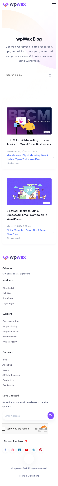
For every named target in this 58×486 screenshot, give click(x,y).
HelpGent (7, 293)
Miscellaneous (14, 155)
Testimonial (8, 385)
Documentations (10, 321)
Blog (4, 360)
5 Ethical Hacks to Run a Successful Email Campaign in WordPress (27, 215)
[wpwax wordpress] (34, 450)
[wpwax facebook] (5, 450)
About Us (7, 365)
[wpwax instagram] (12, 450)
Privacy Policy (9, 342)
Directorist (8, 288)
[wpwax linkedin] (19, 450)
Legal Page (8, 303)
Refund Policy (9, 337)
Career (6, 370)
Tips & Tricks (22, 159)
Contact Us (8, 380)
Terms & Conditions (29, 476)
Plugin (28, 230)
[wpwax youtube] (26, 450)
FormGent (7, 298)
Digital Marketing (31, 155)
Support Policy (9, 326)
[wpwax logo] (14, 4)
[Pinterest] (41, 450)
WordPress (36, 159)
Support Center (10, 332)
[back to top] (29, 459)
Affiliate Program (11, 375)
